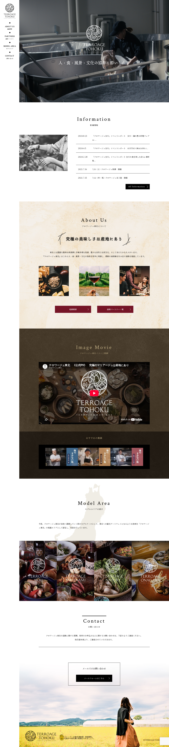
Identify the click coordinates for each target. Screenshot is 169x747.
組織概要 (73, 309)
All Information (136, 186)
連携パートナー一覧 (115, 309)
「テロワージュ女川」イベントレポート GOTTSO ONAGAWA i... (120, 148)
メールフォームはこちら (94, 678)
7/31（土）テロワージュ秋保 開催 (107, 169)
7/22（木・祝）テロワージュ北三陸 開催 (110, 177)
